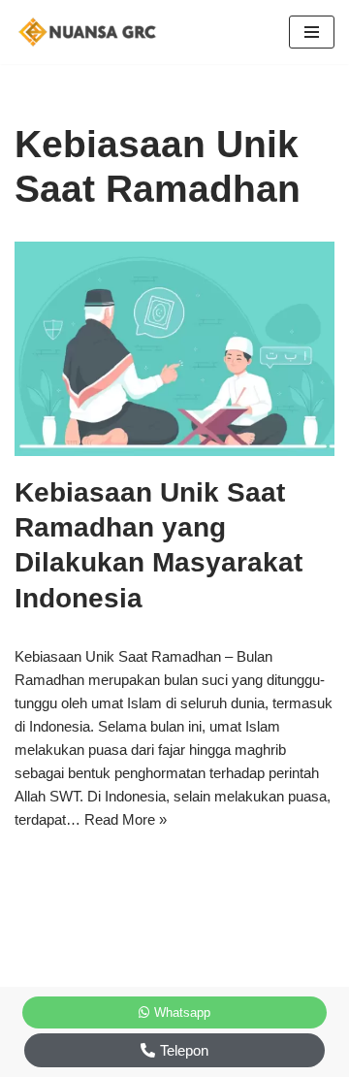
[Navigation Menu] (311, 32)
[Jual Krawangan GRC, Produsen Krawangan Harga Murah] (92, 32)
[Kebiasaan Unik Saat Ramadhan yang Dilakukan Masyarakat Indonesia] (174, 349)
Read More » (125, 819)
